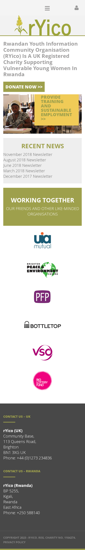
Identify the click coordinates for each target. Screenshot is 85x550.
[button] (61, 7)
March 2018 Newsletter (24, 170)
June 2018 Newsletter (22, 165)
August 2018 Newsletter (24, 159)
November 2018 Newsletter (27, 154)
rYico (32, 538)
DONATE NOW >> (23, 87)
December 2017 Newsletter (27, 176)
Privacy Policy (14, 542)
